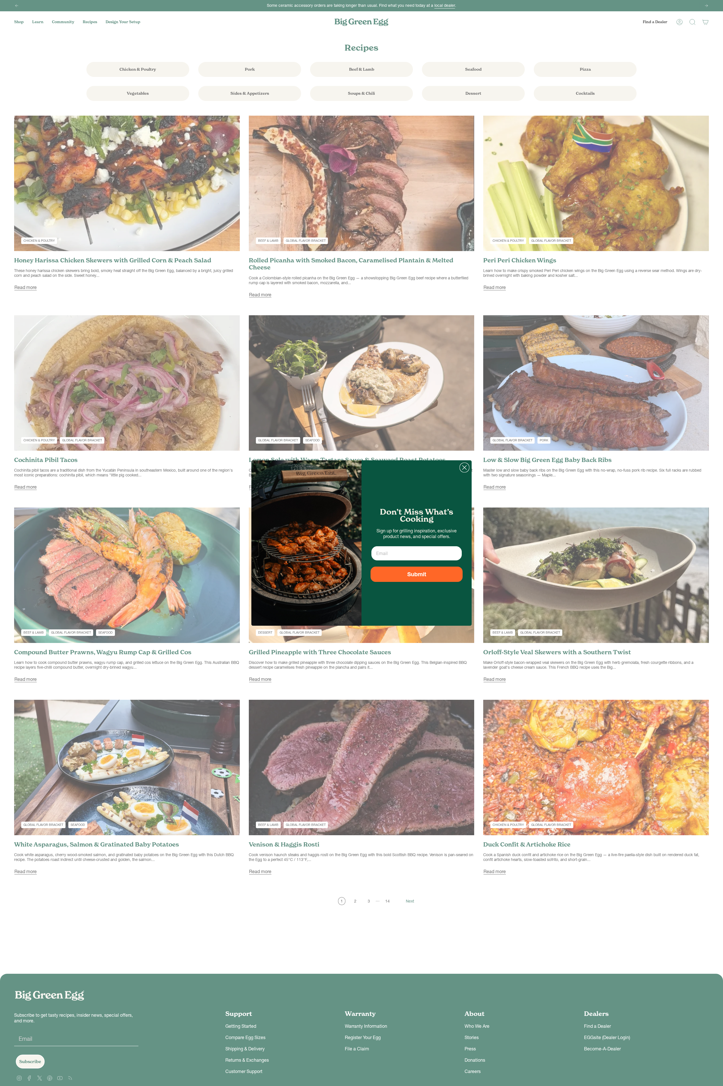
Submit (416, 574)
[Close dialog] (464, 467)
